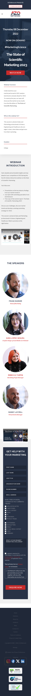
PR (7, 514)
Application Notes (13, 506)
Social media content (14, 529)
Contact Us (15, 628)
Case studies (11, 508)
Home (15, 613)
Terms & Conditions (15, 635)
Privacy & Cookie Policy (15, 638)
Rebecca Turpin (15, 375)
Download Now (15, 6)
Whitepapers (11, 523)
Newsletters (11, 525)
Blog (15, 625)
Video (9, 531)
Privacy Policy (9, 557)
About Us (15, 619)
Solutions (15, 616)
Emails (9, 527)
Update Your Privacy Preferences (16, 652)
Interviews (10, 516)
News (8, 512)
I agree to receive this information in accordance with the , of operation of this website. (15, 557)
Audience (15, 622)
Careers (15, 632)
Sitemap (15, 647)
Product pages (12, 519)
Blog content (11, 510)
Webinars (10, 533)
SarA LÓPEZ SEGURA (15, 338)
